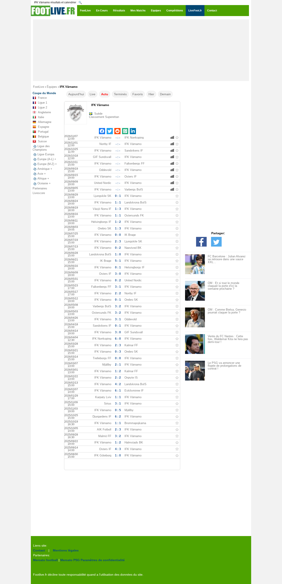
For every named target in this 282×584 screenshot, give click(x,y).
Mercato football (45, 560)
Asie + (41, 173)
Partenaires (40, 188)
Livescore (39, 193)
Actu (104, 94)
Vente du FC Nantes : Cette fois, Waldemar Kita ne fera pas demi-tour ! (228, 339)
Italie (41, 117)
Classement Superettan (104, 117)
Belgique (43, 136)
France (42, 97)
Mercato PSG (70, 560)
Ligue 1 (42, 102)
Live (92, 94)
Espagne (43, 126)
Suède (98, 113)
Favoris (137, 94)
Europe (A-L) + (46, 159)
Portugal (43, 131)
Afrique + (43, 178)
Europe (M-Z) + (47, 164)
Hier (151, 94)
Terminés (120, 94)
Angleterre (44, 112)
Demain (165, 94)
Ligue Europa (45, 154)
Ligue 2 (42, 107)
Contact (39, 550)
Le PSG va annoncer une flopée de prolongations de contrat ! (224, 365)
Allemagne (44, 122)
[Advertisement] (141, 50)
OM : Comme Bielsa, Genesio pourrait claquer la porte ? (227, 311)
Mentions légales (66, 550)
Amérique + (44, 168)
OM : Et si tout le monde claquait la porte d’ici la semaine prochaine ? (223, 285)
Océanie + (44, 183)
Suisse (42, 141)
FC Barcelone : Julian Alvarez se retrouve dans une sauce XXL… (227, 259)
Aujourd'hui (76, 94)
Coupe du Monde (44, 93)
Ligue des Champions (41, 148)
